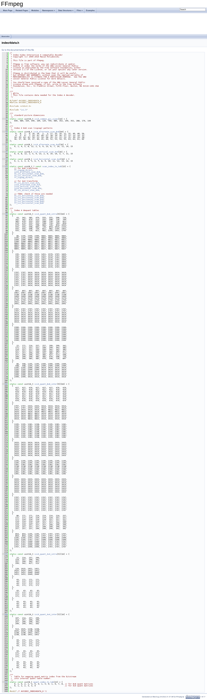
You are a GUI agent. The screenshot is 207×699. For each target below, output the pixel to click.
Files (79, 10)
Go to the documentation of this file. (18, 50)
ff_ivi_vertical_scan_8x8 (27, 176)
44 (5, 132)
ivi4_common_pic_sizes (46, 119)
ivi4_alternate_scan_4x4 (46, 144)
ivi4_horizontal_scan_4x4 (46, 159)
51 (5, 144)
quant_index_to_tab (43, 682)
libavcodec (6, 36)
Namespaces (47, 10)
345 (5, 682)
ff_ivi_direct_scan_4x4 (26, 183)
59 (5, 159)
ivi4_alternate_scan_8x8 (46, 132)
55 (5, 152)
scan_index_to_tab (52, 166)
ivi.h (24, 110)
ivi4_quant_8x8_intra (45, 214)
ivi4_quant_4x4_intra (45, 554)
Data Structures (65, 10)
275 (5, 554)
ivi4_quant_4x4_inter (45, 614)
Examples (90, 10)
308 (5, 614)
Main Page (7, 10)
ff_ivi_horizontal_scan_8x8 (29, 174)
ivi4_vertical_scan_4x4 (45, 152)
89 (5, 214)
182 (5, 384)
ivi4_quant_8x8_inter (45, 384)
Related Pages (22, 10)
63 (5, 166)
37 (5, 119)
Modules (35, 10)
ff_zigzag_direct (23, 170)
